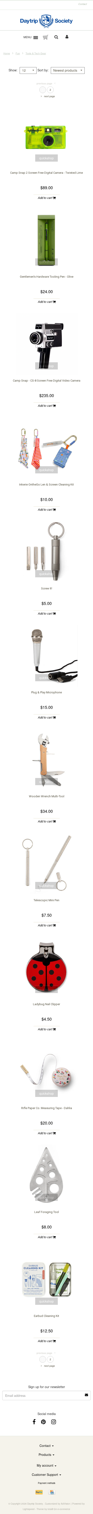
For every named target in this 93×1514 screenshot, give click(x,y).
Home (6, 53)
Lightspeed (29, 1509)
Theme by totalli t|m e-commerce (53, 1509)
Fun (18, 53)
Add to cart (45, 198)
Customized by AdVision (57, 1503)
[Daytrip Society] (46, 21)
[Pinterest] (43, 1421)
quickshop (46, 158)
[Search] (56, 37)
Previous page (44, 83)
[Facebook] (34, 1421)
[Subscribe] (87, 1393)
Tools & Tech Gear (36, 53)
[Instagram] (53, 1421)
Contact (82, 4)
